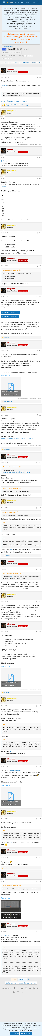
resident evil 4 (7, 58)
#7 (40, 296)
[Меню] (4, 2)
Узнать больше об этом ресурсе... (14, 101)
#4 (40, 178)
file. (10, 751)
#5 (40, 233)
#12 (40, 569)
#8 (40, 351)
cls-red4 (4, 85)
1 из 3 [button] (14, 979)
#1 (40, 77)
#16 (40, 767)
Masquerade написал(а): (10, 270)
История (25, 62)
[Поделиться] (37, 77)
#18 (40, 858)
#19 (40, 881)
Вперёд (21, 979)
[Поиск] (38, 2)
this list (3, 186)
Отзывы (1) (15, 62)
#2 (40, 118)
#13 (40, 602)
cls (25, 56)
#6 (40, 266)
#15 (40, 706)
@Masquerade (6, 161)
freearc (30, 56)
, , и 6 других (17, 105)
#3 (40, 157)
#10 (40, 463)
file (11, 550)
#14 (40, 632)
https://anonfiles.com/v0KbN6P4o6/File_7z (17, 439)
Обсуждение (36, 62)
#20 (40, 931)
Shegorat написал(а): (9, 512)
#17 (40, 819)
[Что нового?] (34, 2)
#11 (40, 508)
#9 (40, 415)
